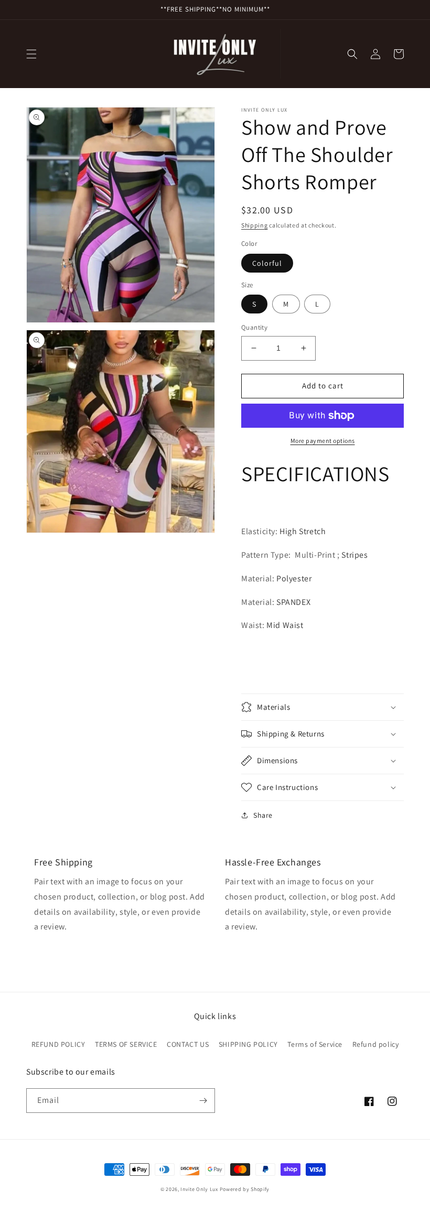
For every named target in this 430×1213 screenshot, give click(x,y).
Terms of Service (314, 1044)
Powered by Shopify (245, 1189)
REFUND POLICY (58, 1044)
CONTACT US (188, 1044)
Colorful (267, 263)
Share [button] (263, 815)
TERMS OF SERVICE (126, 1044)
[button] (31, 54)
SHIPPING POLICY (248, 1044)
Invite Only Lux (199, 1189)
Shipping (254, 225)
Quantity (254, 327)
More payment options (323, 441)
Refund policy (375, 1044)
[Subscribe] (202, 1100)
